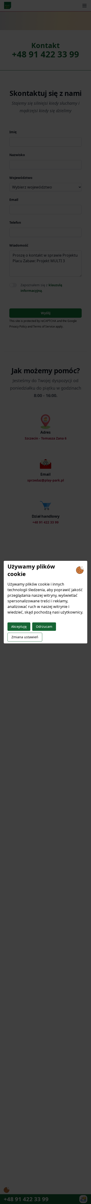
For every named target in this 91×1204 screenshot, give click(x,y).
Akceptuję (19, 626)
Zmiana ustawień (24, 637)
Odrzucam (44, 626)
